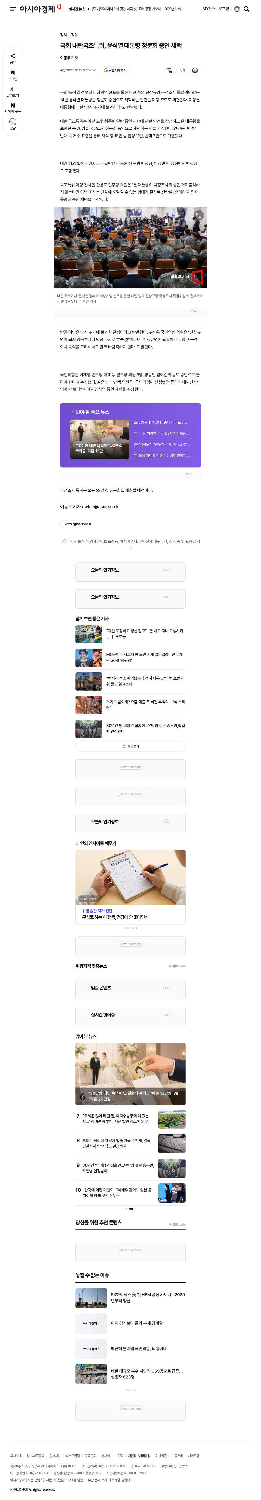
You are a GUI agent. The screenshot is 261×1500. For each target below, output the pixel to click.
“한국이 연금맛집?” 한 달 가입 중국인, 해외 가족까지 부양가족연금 (147, 1348)
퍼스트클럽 (73, 1455)
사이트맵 (193, 1455)
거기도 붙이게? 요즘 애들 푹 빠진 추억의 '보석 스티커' (145, 705)
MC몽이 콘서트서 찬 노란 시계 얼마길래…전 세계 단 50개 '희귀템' (144, 657)
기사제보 (106, 1455)
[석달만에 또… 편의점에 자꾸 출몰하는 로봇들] (91, 1307)
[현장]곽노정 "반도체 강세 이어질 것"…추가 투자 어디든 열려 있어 (162, 444)
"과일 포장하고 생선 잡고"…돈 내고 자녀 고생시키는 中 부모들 (144, 633)
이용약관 (161, 1455)
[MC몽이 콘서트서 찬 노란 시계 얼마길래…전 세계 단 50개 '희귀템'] (88, 666)
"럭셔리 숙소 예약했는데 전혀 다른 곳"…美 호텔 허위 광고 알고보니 (145, 681)
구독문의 (90, 1455)
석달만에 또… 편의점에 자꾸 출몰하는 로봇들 (146, 1297)
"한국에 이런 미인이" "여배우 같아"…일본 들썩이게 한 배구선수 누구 (162, 455)
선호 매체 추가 (117, 70)
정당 (74, 35)
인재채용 (55, 1455)
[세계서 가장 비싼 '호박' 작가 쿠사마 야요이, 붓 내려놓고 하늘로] (91, 1383)
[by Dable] (177, 1224)
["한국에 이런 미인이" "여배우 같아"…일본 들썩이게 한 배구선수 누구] (172, 1201)
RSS (120, 1455)
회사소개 (15, 1455)
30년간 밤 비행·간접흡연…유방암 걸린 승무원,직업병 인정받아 (145, 728)
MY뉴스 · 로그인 (216, 8)
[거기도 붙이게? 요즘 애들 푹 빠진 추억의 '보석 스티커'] (88, 713)
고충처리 (177, 1455)
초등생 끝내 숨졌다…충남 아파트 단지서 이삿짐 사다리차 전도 (162, 422)
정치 (63, 35)
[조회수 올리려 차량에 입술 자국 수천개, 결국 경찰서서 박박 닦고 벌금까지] (172, 1152)
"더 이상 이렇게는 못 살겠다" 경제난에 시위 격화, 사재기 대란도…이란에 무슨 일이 (162, 433)
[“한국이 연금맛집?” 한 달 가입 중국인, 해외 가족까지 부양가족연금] (91, 1358)
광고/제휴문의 (35, 1455)
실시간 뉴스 (77, 9)
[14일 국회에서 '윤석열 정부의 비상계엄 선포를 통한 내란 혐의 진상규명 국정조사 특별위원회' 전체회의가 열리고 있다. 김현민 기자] (130, 247)
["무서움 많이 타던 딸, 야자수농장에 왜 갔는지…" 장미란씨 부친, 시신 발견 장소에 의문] (172, 1127)
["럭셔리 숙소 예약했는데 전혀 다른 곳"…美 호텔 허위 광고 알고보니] (88, 689)
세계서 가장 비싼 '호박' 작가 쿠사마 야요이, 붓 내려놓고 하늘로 (146, 1374)
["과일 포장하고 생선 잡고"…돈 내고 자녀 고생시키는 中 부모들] (88, 642)
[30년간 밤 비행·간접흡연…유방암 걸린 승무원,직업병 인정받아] (88, 737)
